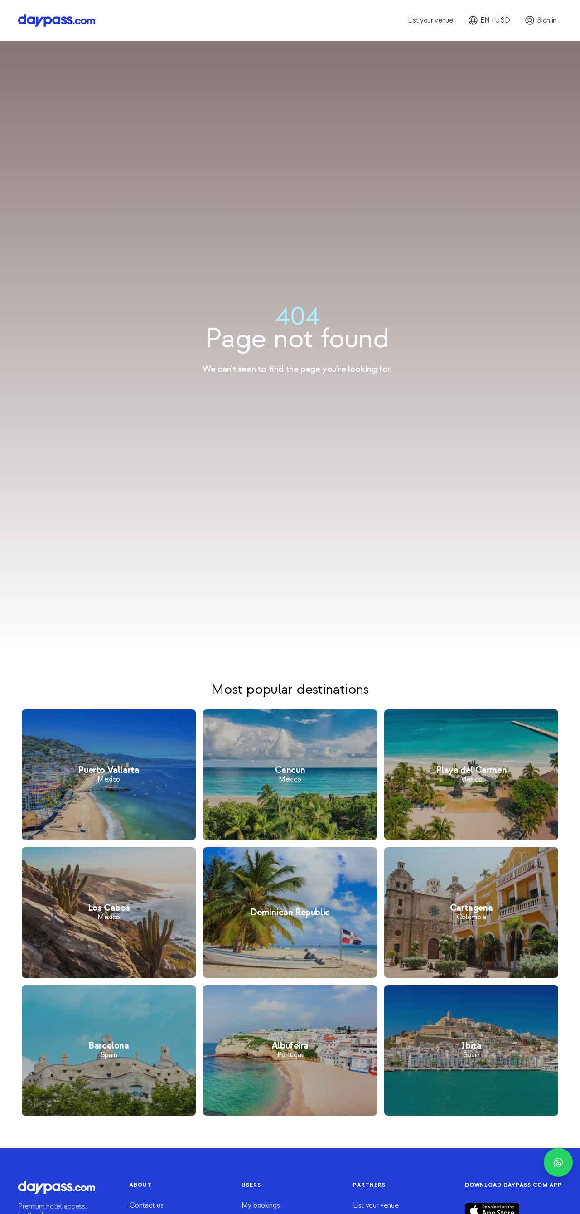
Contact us (146, 1205)
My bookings (261, 1205)
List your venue (375, 1205)
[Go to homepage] (56, 20)
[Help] (558, 1162)
